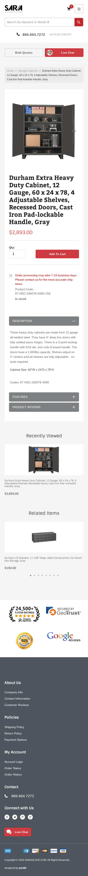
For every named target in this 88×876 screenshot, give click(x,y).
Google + (30, 817)
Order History (13, 774)
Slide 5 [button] (46, 575)
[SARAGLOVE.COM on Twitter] (14, 817)
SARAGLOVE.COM (35, 860)
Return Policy (13, 733)
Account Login (14, 761)
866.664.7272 (34, 35)
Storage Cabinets (28, 70)
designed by (15, 868)
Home (10, 70)
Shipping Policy (14, 727)
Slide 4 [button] (42, 575)
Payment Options (16, 739)
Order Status (13, 768)
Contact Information (17, 698)
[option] (44, 131)
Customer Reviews (17, 705)
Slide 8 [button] (58, 575)
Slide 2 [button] (34, 575)
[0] (68, 9)
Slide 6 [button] (50, 575)
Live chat (67, 52)
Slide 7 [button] (54, 575)
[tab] (30, 575)
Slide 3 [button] (38, 575)
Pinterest (22, 817)
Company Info (14, 692)
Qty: (12, 247)
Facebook (7, 817)
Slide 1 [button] (30, 575)
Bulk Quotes (24, 52)
